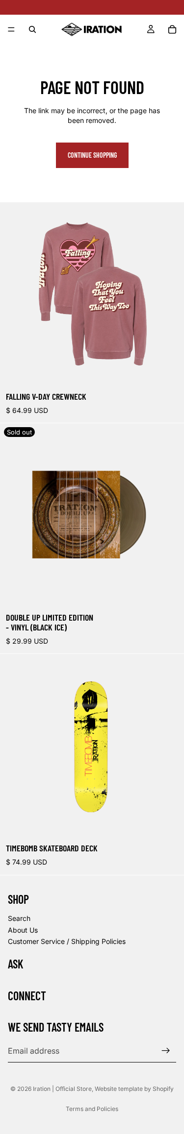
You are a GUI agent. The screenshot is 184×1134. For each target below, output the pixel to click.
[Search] (32, 29)
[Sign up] (166, 1050)
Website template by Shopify (134, 1088)
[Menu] (11, 29)
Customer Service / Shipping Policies (67, 941)
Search (19, 918)
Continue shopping (92, 155)
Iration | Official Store (62, 1088)
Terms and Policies (92, 1108)
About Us (23, 929)
